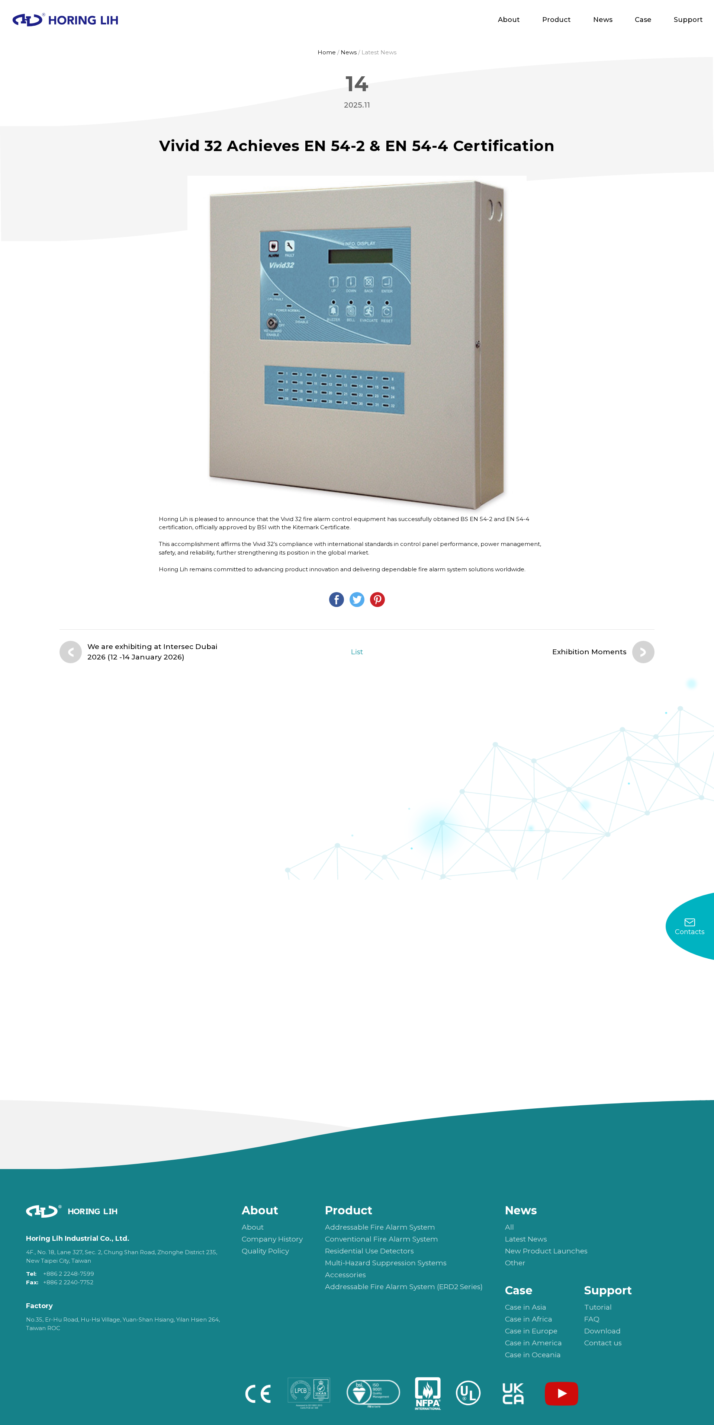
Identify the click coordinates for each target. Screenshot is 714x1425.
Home (327, 52)
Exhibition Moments (589, 652)
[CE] (258, 1393)
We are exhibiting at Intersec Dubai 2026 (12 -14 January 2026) (152, 652)
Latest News (378, 52)
